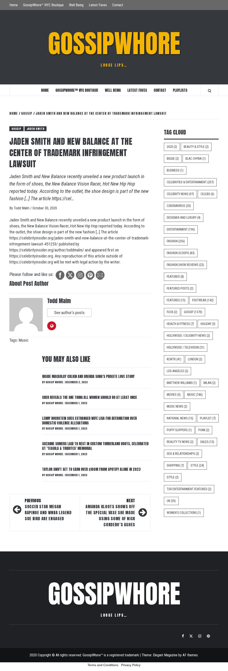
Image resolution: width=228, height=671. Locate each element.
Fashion (176, 241)
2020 (172, 147)
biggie (173, 158)
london (195, 359)
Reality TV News (180, 442)
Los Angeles (177, 371)
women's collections (184, 512)
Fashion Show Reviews (185, 265)
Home (13, 5)
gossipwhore (114, 43)
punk (203, 430)
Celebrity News (180, 194)
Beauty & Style (196, 147)
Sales (207, 442)
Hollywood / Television (185, 347)
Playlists (180, 90)
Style (197, 465)
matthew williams (182, 383)
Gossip (16, 129)
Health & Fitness (180, 324)
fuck (172, 312)
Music (23, 340)
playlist (208, 418)
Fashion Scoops (181, 253)
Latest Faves (98, 5)
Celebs (207, 194)
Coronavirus (179, 206)
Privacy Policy (130, 665)
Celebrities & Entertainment (190, 182)
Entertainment (181, 229)
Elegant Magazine (165, 655)
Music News (177, 406)
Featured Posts (180, 288)
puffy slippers (179, 430)
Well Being (76, 5)
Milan (210, 383)
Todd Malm (22, 208)
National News (180, 418)
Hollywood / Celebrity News (188, 335)
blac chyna (195, 158)
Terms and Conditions (103, 665)
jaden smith (36, 129)
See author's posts (69, 312)
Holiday (208, 324)
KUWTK (174, 359)
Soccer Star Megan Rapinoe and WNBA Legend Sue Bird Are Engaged (48, 510)
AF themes (190, 655)
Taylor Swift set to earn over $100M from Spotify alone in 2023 (91, 469)
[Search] (209, 90)
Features (176, 300)
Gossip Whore (55, 382)
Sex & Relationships (183, 453)
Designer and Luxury (183, 217)
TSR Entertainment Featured (189, 489)
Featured (175, 276)
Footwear (203, 300)
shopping (175, 465)
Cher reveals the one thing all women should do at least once (89, 397)
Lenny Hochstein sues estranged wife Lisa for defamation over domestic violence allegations (89, 421)
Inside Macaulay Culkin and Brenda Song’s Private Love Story (88, 376)
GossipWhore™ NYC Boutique (43, 5)
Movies (174, 394)
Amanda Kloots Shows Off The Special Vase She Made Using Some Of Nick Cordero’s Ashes (110, 513)
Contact (117, 5)
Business (175, 170)
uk (171, 501)
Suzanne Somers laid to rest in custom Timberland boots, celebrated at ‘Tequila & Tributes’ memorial (95, 446)
